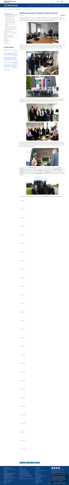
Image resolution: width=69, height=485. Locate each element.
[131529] (26, 272)
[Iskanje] (58, 1)
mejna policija (22, 462)
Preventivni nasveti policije (9, 480)
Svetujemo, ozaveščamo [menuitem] (47, 5)
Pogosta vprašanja (38, 481)
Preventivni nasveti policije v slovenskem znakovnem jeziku (60, 1)
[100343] (26, 229)
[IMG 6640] (26, 375)
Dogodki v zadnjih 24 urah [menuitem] (8, 31)
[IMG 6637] (26, 358)
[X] (52, 468)
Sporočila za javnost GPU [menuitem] (9, 14)
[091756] (26, 212)
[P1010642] (26, 392)
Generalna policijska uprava (25, 471)
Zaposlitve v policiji (38, 480)
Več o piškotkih (60, 480)
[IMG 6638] (26, 367)
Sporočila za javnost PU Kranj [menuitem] (9, 19)
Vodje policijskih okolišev (24, 473)
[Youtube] (57, 468)
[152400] (26, 315)
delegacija (37, 462)
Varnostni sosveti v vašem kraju (25, 474)
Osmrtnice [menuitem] (5, 41)
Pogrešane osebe (38, 477)
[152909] (26, 324)
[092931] (26, 221)
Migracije (37, 482)
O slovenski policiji (7, 478)
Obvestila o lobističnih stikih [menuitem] (8, 35)
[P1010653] (26, 409)
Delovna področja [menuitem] (38, 5)
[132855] (26, 289)
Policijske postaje (23, 469)
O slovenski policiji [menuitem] (29, 5)
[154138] (26, 341)
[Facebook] (54, 468)
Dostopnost (62, 1)
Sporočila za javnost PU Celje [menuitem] (9, 16)
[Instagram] (59, 468)
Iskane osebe (37, 478)
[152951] (26, 332)
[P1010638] (26, 384)
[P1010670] (26, 435)
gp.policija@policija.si (11, 477)
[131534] (26, 281)
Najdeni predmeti (38, 474)
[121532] (26, 255)
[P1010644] (26, 401)
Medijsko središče (7, 481)
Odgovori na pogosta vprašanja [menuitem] (9, 37)
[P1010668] (26, 427)
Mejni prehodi (37, 473)
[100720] (26, 238)
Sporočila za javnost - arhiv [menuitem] (8, 13)
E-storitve (37, 471)
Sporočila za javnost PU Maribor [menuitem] (10, 22)
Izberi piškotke (63, 482)
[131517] (26, 264)
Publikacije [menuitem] (6, 38)
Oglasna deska (6, 43)
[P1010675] (26, 444)
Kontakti (63, 5)
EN (64, 1)
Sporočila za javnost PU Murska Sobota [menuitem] (10, 25)
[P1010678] (26, 452)
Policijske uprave (23, 470)
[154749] (26, 349)
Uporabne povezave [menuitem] (7, 40)
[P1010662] (26, 418)
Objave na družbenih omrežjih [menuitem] (9, 29)
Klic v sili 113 (37, 469)
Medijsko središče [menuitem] (57, 5)
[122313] (26, 298)
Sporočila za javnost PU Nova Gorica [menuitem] (10, 26)
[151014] (26, 307)
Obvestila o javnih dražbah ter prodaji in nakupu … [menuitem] (10, 33)
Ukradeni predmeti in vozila (40, 475)
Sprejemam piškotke (57, 482)
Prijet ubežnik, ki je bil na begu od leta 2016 (11, 62)
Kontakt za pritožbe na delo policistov (26, 478)
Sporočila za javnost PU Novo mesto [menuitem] (10, 28)
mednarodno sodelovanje (30, 462)
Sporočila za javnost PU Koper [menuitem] (10, 17)
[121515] (26, 247)
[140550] (26, 204)
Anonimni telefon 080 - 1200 (40, 470)
